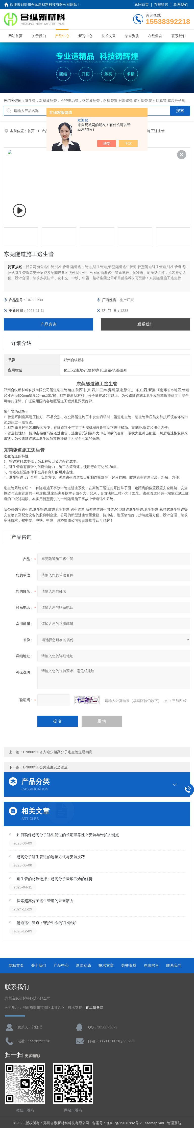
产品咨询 (48, 324)
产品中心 (62, 36)
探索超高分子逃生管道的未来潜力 (45, 901)
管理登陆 (174, 1123)
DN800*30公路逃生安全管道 (45, 767)
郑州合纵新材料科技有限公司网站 (50, 5)
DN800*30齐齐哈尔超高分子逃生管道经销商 (57, 752)
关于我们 (39, 36)
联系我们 (181, 5)
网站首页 (15, 36)
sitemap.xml (154, 1123)
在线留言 (161, 5)
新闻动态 (83, 965)
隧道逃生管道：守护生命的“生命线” (46, 923)
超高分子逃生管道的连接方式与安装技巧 (51, 857)
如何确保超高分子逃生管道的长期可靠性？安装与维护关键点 (68, 835)
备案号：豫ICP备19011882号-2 (117, 1123)
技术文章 (109, 36)
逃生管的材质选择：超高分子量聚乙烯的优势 (54, 879)
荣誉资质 (132, 36)
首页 (32, 131)
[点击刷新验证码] (87, 700)
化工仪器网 (94, 1007)
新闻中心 (85, 36)
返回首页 (142, 5)
